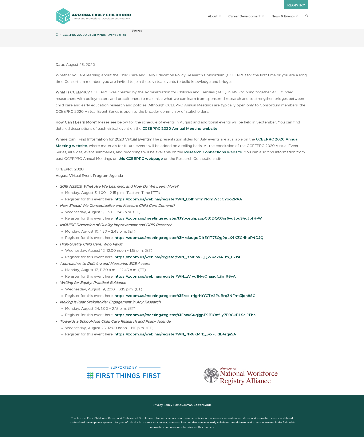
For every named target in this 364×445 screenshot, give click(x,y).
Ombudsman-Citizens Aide (193, 405)
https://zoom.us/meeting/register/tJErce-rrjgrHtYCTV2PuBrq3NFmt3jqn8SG (185, 296)
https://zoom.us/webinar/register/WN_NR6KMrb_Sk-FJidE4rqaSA (175, 334)
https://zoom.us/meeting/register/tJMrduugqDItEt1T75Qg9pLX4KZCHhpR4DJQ (189, 238)
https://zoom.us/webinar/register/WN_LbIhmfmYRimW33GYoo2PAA (178, 199)
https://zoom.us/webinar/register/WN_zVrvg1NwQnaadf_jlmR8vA (175, 276)
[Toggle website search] (307, 16)
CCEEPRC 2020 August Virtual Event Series (94, 34)
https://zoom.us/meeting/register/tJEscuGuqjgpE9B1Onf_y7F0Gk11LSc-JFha (185, 315)
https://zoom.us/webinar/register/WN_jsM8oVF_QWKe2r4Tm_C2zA (178, 257)
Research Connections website (213, 152)
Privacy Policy (162, 405)
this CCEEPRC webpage (140, 158)
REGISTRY (296, 5)
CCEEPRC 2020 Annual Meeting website (179, 128)
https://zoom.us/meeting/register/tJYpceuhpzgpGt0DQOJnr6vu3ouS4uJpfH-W (188, 218)
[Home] (57, 34)
